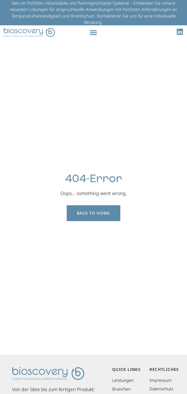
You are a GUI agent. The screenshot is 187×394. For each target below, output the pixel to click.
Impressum (161, 380)
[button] (93, 32)
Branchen (121, 389)
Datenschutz (161, 389)
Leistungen (123, 380)
